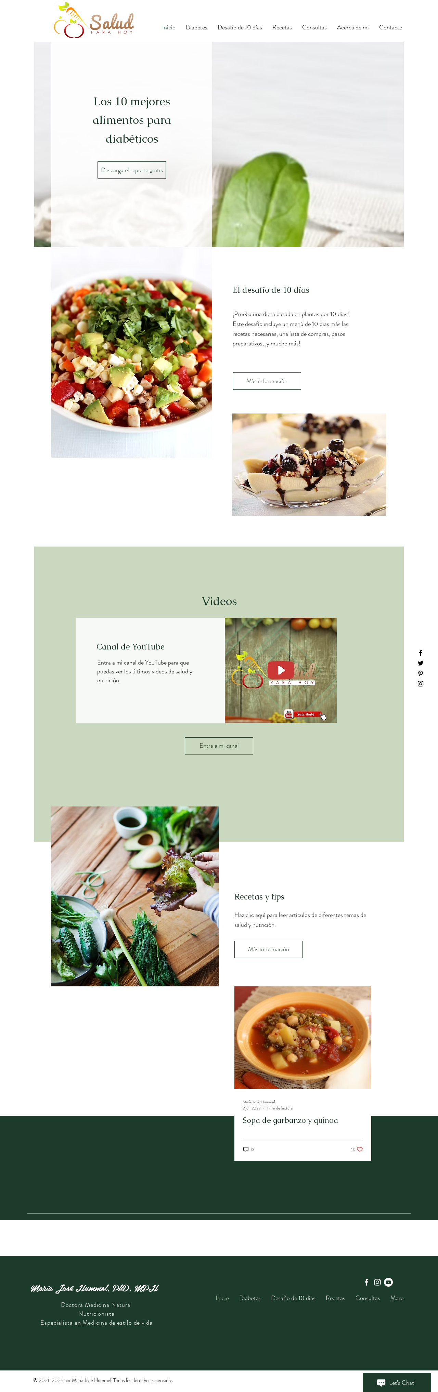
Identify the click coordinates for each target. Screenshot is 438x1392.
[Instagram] (420, 683)
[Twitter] (420, 663)
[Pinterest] (420, 673)
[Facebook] (420, 653)
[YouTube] (388, 1282)
